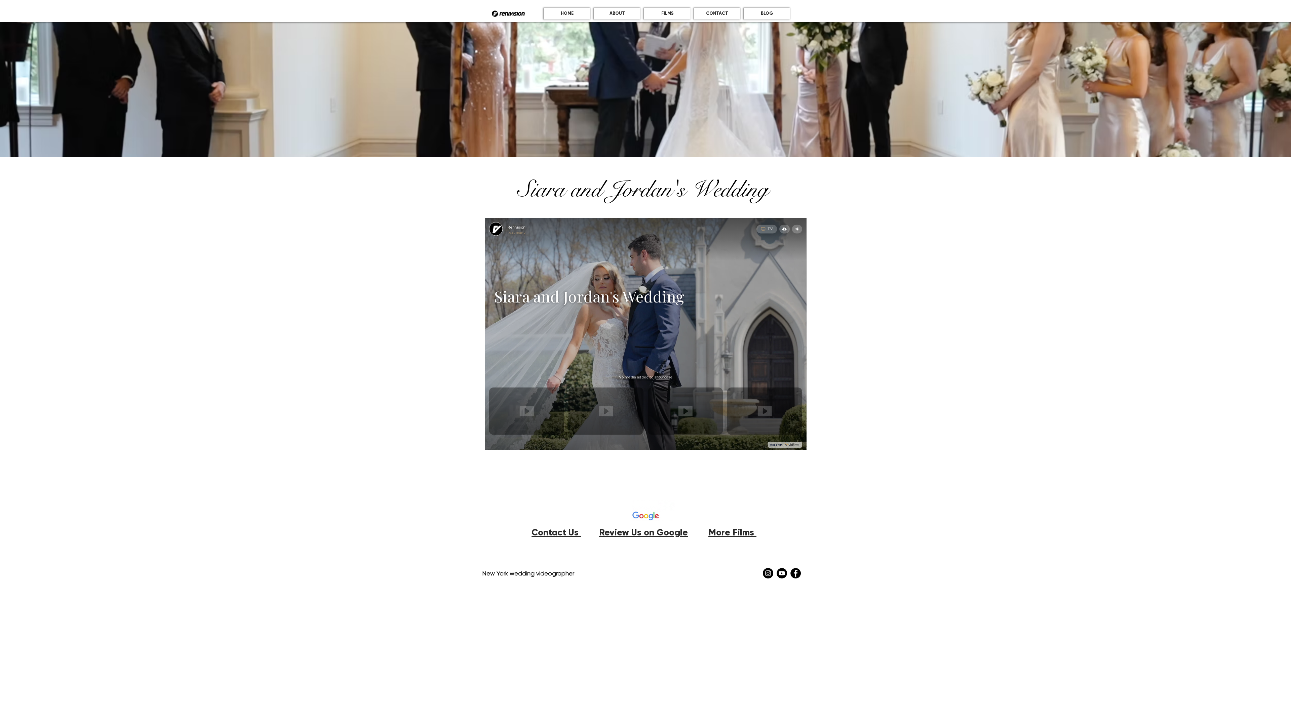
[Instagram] (768, 573)
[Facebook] (795, 573)
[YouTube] (782, 573)
